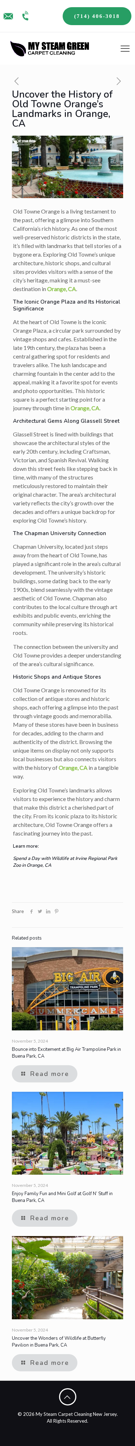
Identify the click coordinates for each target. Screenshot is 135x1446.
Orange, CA (61, 288)
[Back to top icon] (67, 1396)
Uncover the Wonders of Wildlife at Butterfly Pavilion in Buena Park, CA (59, 1341)
